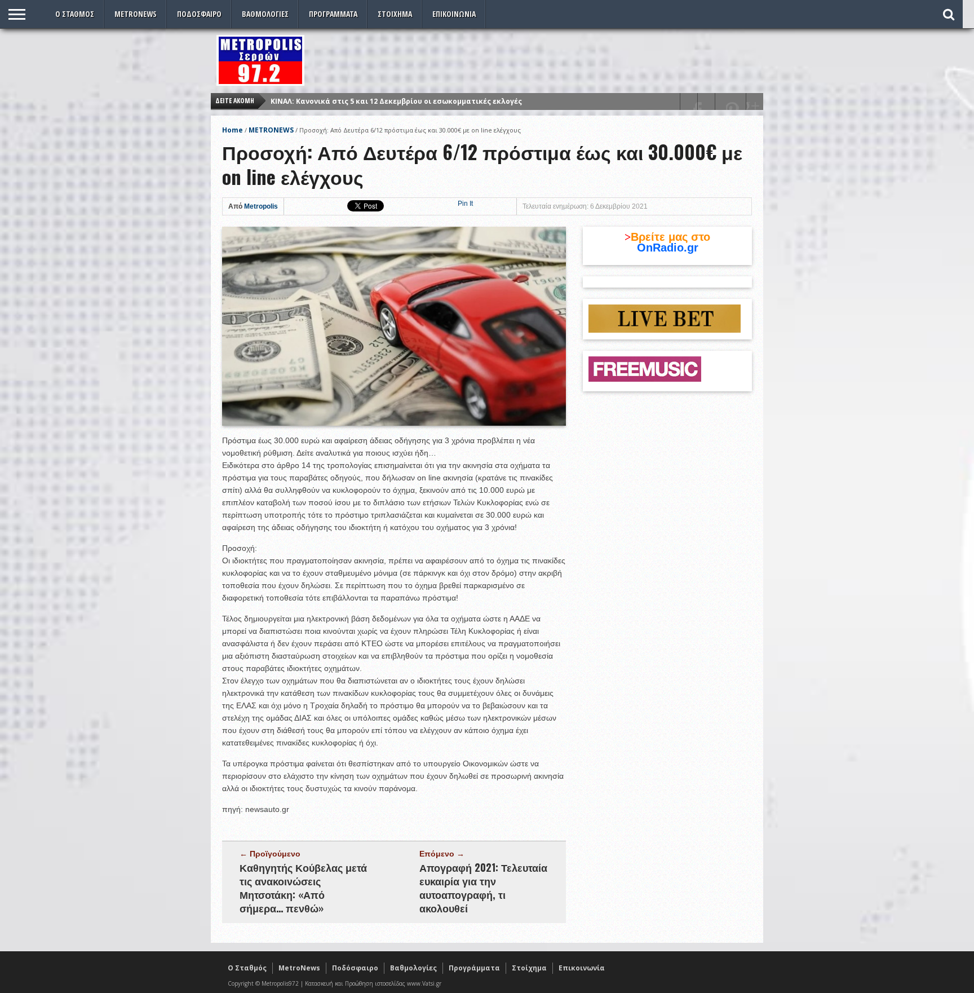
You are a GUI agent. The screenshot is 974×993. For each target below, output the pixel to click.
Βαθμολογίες (265, 13)
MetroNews (135, 13)
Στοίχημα (395, 13)
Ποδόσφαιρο (199, 13)
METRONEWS (271, 130)
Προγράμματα (333, 13)
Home (232, 130)
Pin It (465, 204)
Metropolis (261, 206)
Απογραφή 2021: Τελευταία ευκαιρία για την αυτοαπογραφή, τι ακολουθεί (483, 887)
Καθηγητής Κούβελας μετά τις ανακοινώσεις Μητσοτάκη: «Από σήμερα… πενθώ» (303, 887)
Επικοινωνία (454, 13)
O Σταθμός (74, 13)
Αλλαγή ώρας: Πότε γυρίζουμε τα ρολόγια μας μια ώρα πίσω (381, 101)
